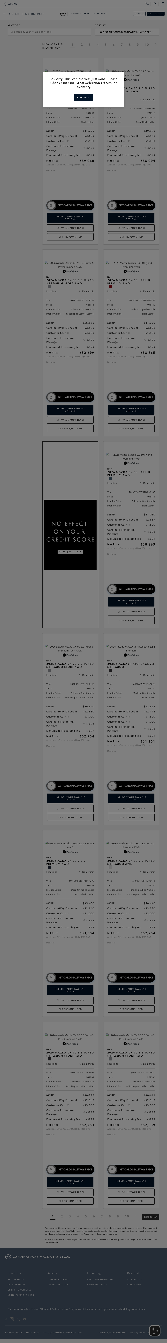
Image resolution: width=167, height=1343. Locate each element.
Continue (83, 97)
